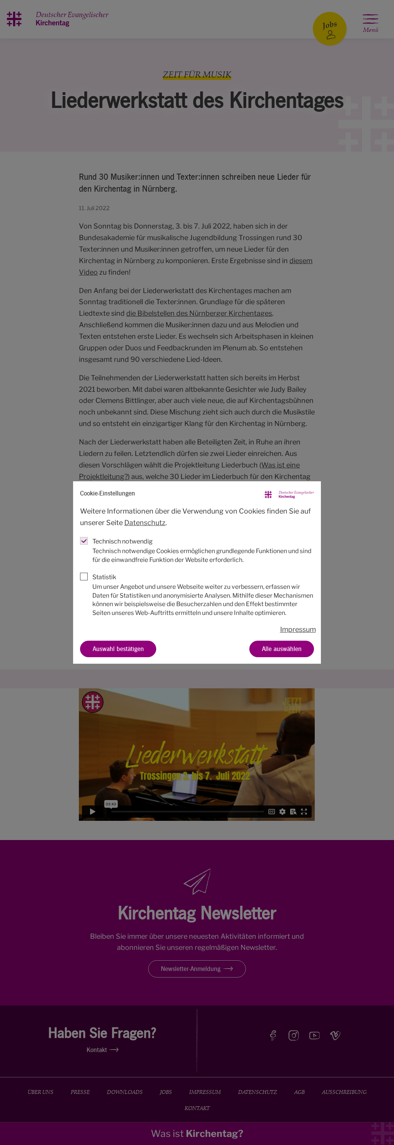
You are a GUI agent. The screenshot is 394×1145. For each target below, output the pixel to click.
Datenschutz (144, 523)
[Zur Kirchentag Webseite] (289, 493)
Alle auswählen (282, 648)
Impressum (298, 629)
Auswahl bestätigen (118, 648)
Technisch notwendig (122, 541)
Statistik (104, 577)
